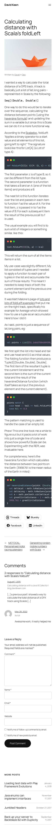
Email (7, 702)
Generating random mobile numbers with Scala (40, 546)
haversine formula (15, 118)
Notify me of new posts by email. (22, 735)
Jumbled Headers (15, 807)
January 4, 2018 (48, 785)
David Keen (11, 5)
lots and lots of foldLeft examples (27, 301)
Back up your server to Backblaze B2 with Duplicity (21, 818)
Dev (24, 74)
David (17, 74)
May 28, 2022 (21, 611)
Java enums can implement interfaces (17, 797)
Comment (9, 654)
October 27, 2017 (44, 807)
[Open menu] (50, 5)
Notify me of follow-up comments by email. (27, 729)
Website (8, 716)
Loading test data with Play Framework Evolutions (21, 785)
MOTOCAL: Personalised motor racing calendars (14, 546)
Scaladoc (31, 132)
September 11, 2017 (46, 818)
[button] (49, 159)
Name (7, 689)
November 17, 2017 (47, 797)
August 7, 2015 (14, 581)
